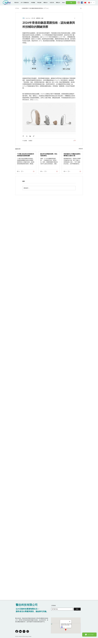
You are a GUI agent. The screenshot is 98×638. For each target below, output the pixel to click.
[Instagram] (79, 3)
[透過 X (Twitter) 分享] (26, 136)
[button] (81, 8)
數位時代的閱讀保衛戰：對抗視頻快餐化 (48, 154)
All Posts (17, 8)
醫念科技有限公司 (27, 604)
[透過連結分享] (33, 136)
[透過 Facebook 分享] (23, 136)
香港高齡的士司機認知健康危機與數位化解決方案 (72, 154)
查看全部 (81, 148)
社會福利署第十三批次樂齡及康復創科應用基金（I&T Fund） (35, 8)
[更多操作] (75, 18)
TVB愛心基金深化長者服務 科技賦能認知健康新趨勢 (25, 154)
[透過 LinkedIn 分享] (30, 136)
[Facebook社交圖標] (82, 3)
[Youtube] (85, 3)
